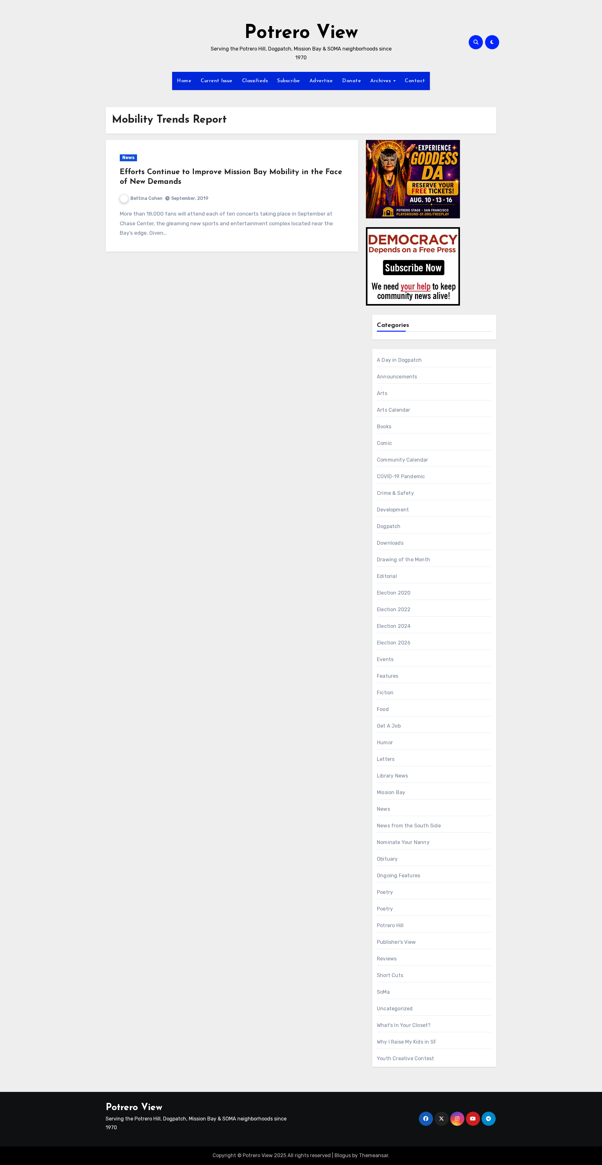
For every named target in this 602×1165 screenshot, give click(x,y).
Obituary (387, 859)
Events (385, 659)
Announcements (397, 377)
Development (393, 510)
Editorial (387, 576)
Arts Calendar (393, 410)
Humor (385, 742)
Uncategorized (395, 1009)
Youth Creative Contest (405, 1058)
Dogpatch (389, 526)
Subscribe (288, 80)
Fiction (385, 693)
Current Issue (217, 80)
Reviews (387, 959)
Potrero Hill (390, 925)
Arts (382, 393)
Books (384, 427)
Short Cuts (390, 975)
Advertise (321, 80)
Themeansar (373, 1155)
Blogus (343, 1155)
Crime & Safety (395, 493)
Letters (385, 759)
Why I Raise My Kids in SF (406, 1042)
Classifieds (255, 80)
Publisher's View (396, 942)
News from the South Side (409, 826)
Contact (415, 80)
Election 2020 (394, 593)
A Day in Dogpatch (399, 360)
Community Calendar (402, 460)
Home (184, 80)
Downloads (390, 543)
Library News (392, 776)
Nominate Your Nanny (403, 842)
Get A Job (389, 726)
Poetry (385, 892)
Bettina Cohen (146, 198)
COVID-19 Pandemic (401, 476)
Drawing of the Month (403, 560)
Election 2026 (394, 643)
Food (383, 709)
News (128, 157)
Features (388, 676)
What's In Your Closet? (403, 1025)
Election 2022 (394, 609)
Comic (384, 443)
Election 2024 (394, 626)
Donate (351, 80)
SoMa (383, 992)
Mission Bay (391, 792)
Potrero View (301, 33)
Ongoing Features (398, 876)
